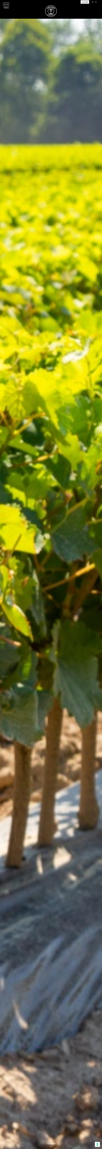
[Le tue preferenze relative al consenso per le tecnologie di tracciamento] (97, 1144)
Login (85, 2)
